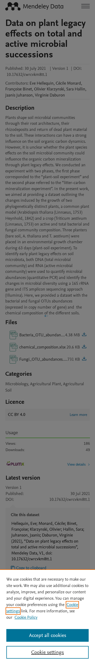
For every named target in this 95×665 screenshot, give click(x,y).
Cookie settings (47, 652)
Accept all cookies (47, 635)
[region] (47, 617)
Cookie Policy (26, 617)
